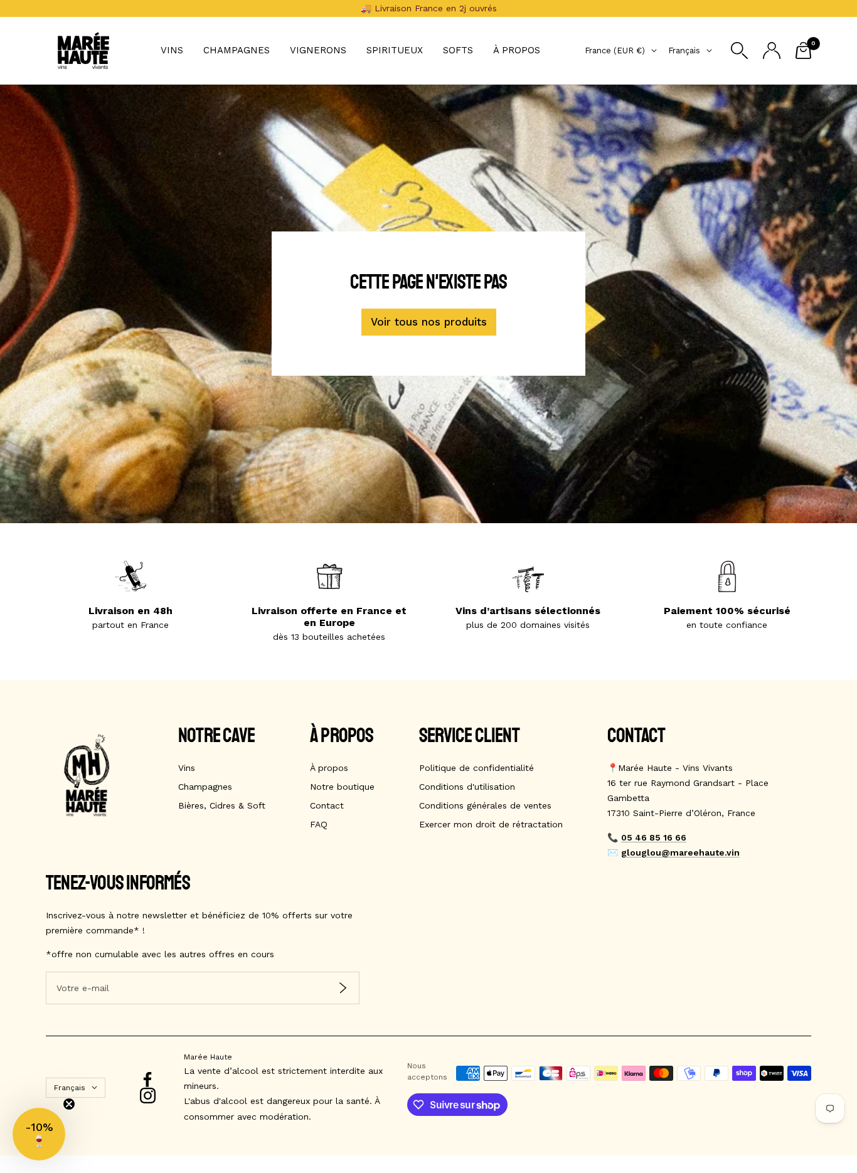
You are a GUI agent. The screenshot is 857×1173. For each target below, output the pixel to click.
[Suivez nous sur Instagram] (148, 1095)
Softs (458, 50)
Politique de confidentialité (476, 768)
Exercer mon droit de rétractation (491, 824)
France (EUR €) (615, 50)
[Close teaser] (69, 1104)
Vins (172, 50)
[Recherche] (739, 50)
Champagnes (236, 50)
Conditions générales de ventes (485, 805)
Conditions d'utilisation (467, 787)
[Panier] (803, 50)
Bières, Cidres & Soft (221, 805)
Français (684, 50)
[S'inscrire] (343, 988)
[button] (39, 1134)
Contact (327, 805)
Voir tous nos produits (429, 322)
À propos (516, 50)
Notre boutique (342, 787)
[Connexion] (771, 50)
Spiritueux (394, 50)
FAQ (318, 824)
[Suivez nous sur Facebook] (148, 1080)
